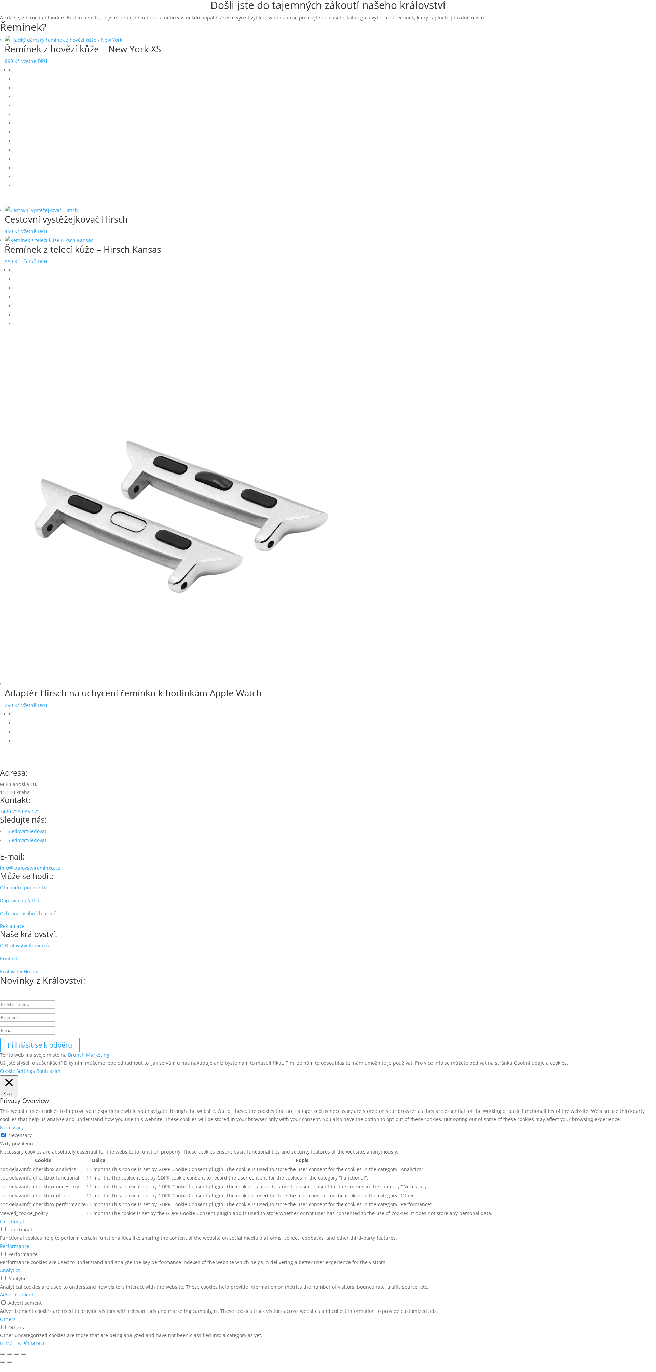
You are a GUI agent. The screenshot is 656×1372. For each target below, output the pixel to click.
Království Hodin (18, 971)
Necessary (20, 1135)
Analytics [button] (10, 1270)
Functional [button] (12, 1221)
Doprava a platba (19, 900)
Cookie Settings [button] (17, 1071)
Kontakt (8, 958)
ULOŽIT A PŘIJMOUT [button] (22, 1343)
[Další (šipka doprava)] (9, 1362)
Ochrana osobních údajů (28, 913)
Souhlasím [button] (48, 1071)
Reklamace (12, 926)
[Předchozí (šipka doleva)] (2, 1362)
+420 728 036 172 (20, 811)
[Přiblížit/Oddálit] (2, 1354)
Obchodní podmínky (23, 887)
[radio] (335, 70)
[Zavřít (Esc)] (23, 1354)
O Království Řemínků (24, 945)
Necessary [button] (12, 1127)
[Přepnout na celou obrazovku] (9, 1354)
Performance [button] (14, 1246)
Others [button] (8, 1319)
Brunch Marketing (88, 1055)
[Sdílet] (16, 1354)
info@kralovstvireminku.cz (30, 868)
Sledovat (36, 831)
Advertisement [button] (16, 1294)
